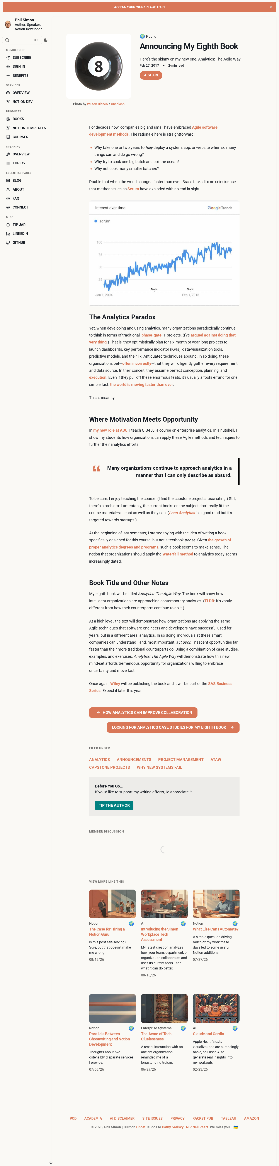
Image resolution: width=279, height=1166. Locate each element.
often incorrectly (136, 363)
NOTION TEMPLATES (29, 128)
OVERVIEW (21, 93)
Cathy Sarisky (173, 1127)
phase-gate (151, 335)
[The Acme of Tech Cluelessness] (164, 1033)
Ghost (140, 1127)
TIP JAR (19, 225)
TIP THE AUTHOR (114, 805)
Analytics (99, 759)
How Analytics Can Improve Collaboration (147, 712)
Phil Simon (24, 20)
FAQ (16, 198)
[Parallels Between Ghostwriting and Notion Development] (112, 1033)
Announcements (134, 759)
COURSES (20, 137)
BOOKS (18, 119)
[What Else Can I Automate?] (216, 934)
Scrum (133, 189)
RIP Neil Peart (197, 1127)
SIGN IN (19, 66)
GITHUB (19, 243)
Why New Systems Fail (159, 767)
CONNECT (20, 207)
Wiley (115, 683)
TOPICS (19, 163)
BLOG (17, 180)
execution (97, 377)
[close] (271, 6)
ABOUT (18, 189)
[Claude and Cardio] (216, 1033)
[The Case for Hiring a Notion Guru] (112, 934)
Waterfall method (177, 554)
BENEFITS (21, 76)
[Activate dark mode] (46, 40)
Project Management (181, 759)
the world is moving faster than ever (141, 384)
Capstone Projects (109, 767)
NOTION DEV (22, 102)
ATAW (216, 759)
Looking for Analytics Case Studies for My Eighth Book (169, 727)
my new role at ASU (110, 430)
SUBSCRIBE (22, 58)
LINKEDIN (20, 234)
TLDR (209, 601)
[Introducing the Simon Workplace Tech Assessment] (164, 934)
